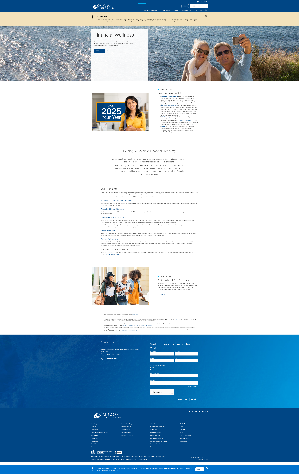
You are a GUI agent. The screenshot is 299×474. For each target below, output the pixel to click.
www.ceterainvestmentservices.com (129, 330)
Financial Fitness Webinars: (169, 96)
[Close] (206, 16)
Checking (94, 424)
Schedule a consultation (185, 120)
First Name (153, 351)
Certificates (94, 429)
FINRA (175, 319)
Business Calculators (127, 435)
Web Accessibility (142, 459)
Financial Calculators (156, 438)
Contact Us (184, 2)
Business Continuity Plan (146, 325)
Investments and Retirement (99, 432)
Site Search (206, 10)
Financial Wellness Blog (109, 239)
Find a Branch (112, 359)
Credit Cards (94, 444)
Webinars (99, 51)
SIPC (179, 319)
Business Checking (126, 424)
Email (176, 358)
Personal (142, 2)
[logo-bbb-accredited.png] (118, 452)
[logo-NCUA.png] (104, 452)
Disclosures (183, 441)
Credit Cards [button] (186, 10)
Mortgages (94, 435)
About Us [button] (199, 10)
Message (152, 380)
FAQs (181, 426)
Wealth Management (167, 117)
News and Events (155, 444)
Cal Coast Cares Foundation (158, 441)
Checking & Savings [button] (150, 10)
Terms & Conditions (131, 459)
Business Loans (125, 429)
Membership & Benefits (157, 426)
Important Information (128, 325)
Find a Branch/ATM (203, 2)
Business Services (126, 432)
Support (182, 429)
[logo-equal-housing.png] (93, 452)
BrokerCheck (135, 314)
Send (193, 399)
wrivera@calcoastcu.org (111, 254)
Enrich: (163, 126)
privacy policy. (168, 468)
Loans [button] (176, 10)
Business (149, 2)
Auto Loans (94, 438)
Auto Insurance (95, 441)
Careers (152, 447)
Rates (191, 2)
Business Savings (126, 426)
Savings (93, 426)
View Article (165, 294)
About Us (153, 424)
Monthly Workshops (108, 231)
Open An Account (198, 6)
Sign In (185, 6)
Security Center (184, 438)
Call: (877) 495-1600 (112, 355)
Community (153, 429)
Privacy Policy (136, 325)
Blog (109, 51)
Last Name (177, 351)
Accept (199, 469)
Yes (153, 367)
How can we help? (155, 373)
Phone (152, 358)
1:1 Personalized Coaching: (169, 105)
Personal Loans (95, 447)
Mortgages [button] (166, 10)
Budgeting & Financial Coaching (112, 209)
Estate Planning (155, 435)
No (152, 369)
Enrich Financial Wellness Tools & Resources (117, 201)
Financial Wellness (155, 432)
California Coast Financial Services (113, 217)
